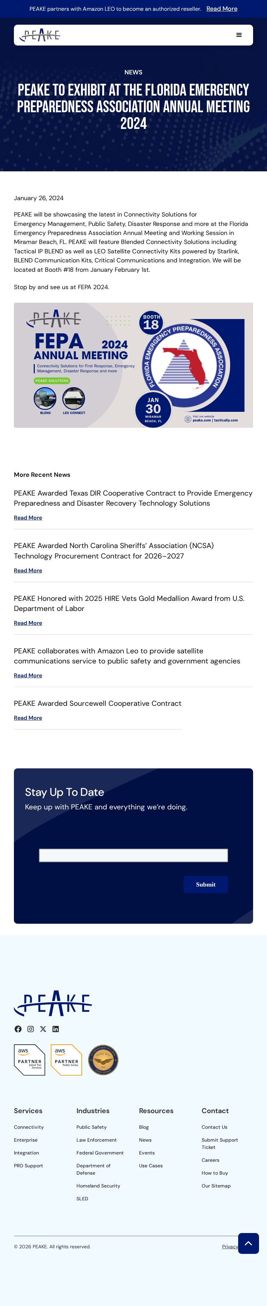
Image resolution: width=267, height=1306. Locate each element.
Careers (210, 1160)
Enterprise (26, 1140)
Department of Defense (93, 1169)
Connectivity (29, 1127)
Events (147, 1153)
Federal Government (100, 1153)
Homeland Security (98, 1186)
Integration (26, 1153)
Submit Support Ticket (220, 1143)
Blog (144, 1127)
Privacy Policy (237, 1246)
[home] (39, 35)
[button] (239, 35)
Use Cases (151, 1165)
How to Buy (215, 1173)
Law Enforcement (96, 1140)
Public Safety (91, 1127)
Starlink (227, 251)
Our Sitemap (216, 1186)
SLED (82, 1198)
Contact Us (214, 1127)
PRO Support (28, 1165)
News (145, 1140)
